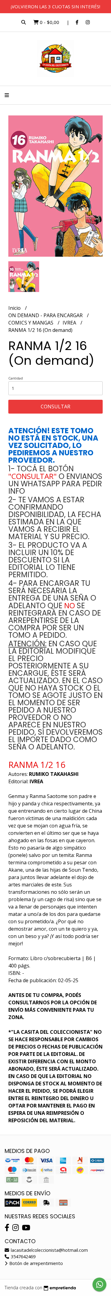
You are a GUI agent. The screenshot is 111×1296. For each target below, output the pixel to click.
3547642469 (22, 1256)
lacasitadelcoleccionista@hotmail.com (49, 1250)
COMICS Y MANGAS (31, 322)
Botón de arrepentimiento (35, 1263)
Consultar (55, 406)
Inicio (15, 308)
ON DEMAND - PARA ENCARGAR (46, 315)
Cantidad (15, 378)
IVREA (70, 322)
